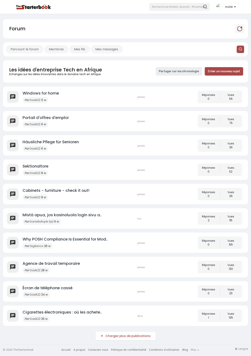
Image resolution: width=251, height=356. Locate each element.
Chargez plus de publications (128, 336)
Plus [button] (194, 349)
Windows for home (41, 93)
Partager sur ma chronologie (179, 71)
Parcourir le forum (25, 49)
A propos (79, 349)
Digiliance (36, 246)
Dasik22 (35, 100)
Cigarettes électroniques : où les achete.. (62, 312)
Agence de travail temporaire (51, 263)
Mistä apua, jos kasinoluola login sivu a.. (62, 215)
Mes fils (79, 49)
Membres (56, 49)
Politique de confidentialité (128, 349)
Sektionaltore (35, 166)
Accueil (66, 349)
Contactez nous (98, 349)
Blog (185, 349)
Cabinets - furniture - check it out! (56, 190)
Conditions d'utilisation (164, 349)
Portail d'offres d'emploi (46, 117)
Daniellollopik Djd (41, 222)
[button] (179, 7)
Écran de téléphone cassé (48, 288)
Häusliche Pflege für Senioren (51, 142)
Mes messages (106, 49)
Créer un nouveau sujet (224, 71)
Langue (242, 348)
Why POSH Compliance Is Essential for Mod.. (65, 239)
